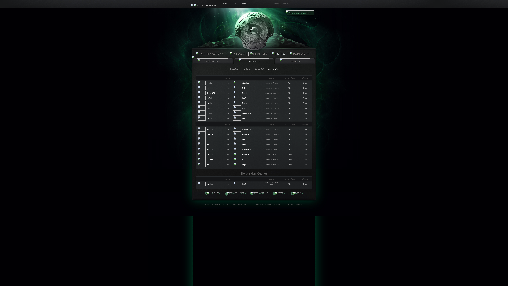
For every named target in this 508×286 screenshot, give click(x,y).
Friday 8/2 (234, 69)
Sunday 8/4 (259, 69)
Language (285, 4)
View (290, 83)
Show (305, 83)
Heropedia (212, 6)
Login (276, 4)
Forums (242, 4)
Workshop (229, 4)
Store (201, 6)
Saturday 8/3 (246, 69)
